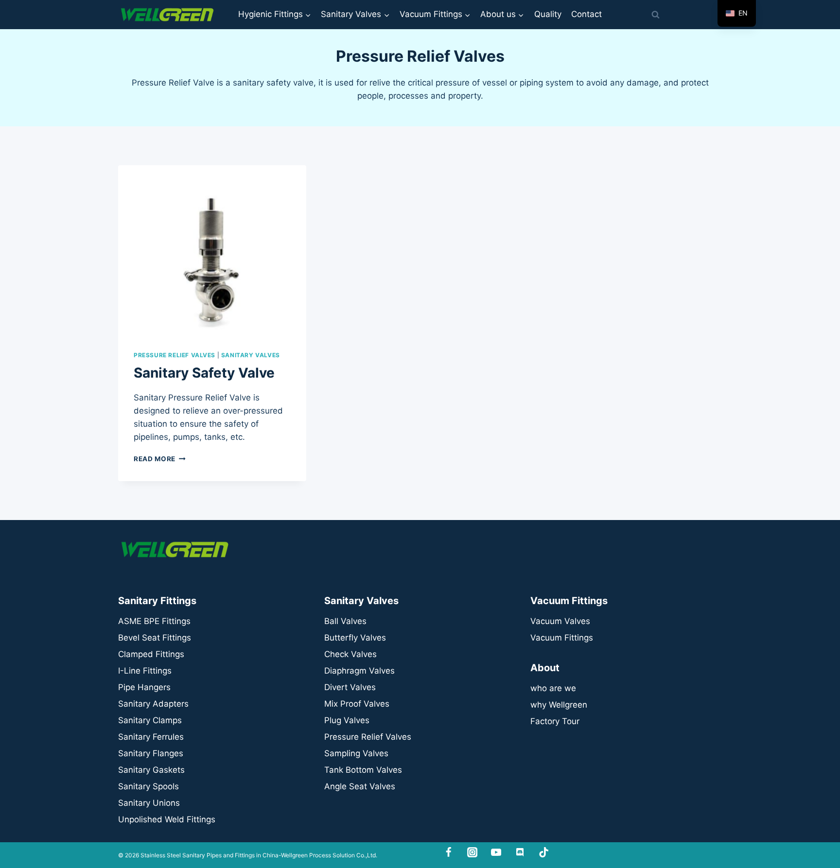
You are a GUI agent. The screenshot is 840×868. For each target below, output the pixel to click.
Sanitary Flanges (150, 753)
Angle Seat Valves (359, 786)
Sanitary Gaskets (151, 770)
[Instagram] (472, 852)
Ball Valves (345, 621)
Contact (586, 14)
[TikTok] (543, 852)
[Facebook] (448, 852)
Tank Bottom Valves (363, 770)
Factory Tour (554, 721)
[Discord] (519, 852)
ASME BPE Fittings (154, 621)
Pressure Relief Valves (174, 355)
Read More (160, 459)
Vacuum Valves (560, 621)
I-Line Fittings (145, 671)
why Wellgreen (558, 705)
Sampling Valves (356, 753)
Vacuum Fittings (561, 637)
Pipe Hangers (144, 687)
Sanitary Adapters (153, 704)
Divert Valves (350, 687)
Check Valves (350, 654)
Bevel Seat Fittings (154, 637)
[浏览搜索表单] (655, 14)
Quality (547, 14)
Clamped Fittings (151, 654)
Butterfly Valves (355, 637)
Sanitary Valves (250, 355)
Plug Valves (346, 720)
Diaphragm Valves (359, 671)
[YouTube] (496, 852)
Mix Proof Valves (356, 704)
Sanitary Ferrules (151, 737)
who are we (553, 688)
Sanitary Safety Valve (204, 373)
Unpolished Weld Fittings (166, 819)
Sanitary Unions (149, 803)
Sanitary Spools (148, 786)
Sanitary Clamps (150, 720)
